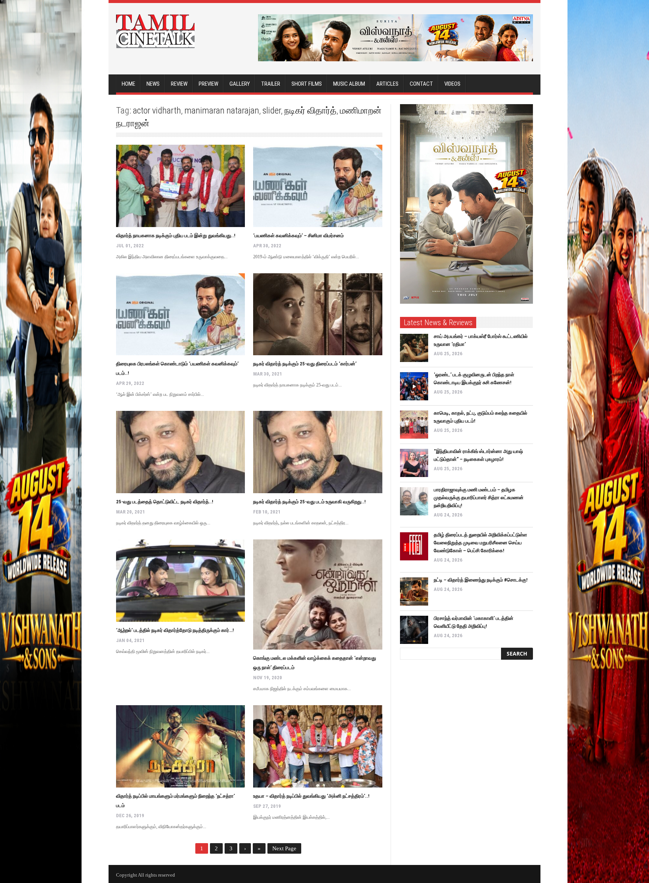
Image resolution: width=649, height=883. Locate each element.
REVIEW (179, 83)
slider (272, 110)
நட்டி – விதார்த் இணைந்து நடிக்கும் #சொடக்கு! (481, 580)
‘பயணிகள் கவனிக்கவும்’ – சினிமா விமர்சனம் (298, 235)
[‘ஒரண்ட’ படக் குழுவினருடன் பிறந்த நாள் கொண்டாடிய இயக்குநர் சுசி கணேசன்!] (414, 386)
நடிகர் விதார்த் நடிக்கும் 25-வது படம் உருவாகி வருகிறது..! (309, 501)
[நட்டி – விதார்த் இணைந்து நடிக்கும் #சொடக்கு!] (414, 591)
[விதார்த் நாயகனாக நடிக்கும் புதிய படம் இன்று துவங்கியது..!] (180, 186)
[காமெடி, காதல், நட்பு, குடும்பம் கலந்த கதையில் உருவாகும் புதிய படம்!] (414, 424)
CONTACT (421, 83)
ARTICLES (387, 83)
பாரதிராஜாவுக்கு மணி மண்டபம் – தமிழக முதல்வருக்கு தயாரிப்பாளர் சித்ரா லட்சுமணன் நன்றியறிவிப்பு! (479, 497)
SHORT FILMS (306, 83)
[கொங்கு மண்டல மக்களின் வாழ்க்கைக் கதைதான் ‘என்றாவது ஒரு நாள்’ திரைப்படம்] (317, 594)
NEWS (153, 83)
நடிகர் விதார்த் (310, 110)
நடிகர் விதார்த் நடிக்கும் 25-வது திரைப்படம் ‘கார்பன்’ (304, 364)
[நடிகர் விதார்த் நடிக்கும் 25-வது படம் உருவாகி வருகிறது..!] (317, 452)
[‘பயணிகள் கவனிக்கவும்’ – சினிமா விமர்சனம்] (317, 186)
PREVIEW (208, 83)
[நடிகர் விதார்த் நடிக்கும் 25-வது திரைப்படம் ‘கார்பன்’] (317, 314)
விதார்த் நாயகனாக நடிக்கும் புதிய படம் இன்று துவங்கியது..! (175, 235)
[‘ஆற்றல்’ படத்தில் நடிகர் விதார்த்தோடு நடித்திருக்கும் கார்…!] (180, 580)
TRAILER (270, 83)
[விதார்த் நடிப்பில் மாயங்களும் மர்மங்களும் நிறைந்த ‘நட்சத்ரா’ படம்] (180, 746)
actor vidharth (157, 110)
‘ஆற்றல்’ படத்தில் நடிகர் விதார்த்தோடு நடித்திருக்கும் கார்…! (175, 630)
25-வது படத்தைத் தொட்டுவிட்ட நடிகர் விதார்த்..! (164, 501)
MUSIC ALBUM (349, 83)
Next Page (284, 848)
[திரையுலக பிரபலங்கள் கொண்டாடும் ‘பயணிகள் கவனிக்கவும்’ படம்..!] (180, 314)
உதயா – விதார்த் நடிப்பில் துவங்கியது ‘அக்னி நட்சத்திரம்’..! (311, 796)
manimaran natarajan (221, 110)
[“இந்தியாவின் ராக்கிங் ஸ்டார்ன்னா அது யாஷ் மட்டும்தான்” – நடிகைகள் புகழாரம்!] (414, 463)
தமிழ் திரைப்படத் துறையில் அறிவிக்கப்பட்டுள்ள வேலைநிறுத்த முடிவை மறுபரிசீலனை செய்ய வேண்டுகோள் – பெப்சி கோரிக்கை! (480, 542)
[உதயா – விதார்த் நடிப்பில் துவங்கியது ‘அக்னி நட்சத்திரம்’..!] (317, 746)
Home (128, 83)
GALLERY (239, 83)
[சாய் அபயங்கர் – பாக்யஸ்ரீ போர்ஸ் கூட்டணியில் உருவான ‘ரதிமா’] (414, 348)
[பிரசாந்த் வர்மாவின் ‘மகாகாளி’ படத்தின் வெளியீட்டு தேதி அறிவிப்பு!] (414, 630)
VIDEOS (452, 83)
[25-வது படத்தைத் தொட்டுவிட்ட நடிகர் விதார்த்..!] (180, 452)
